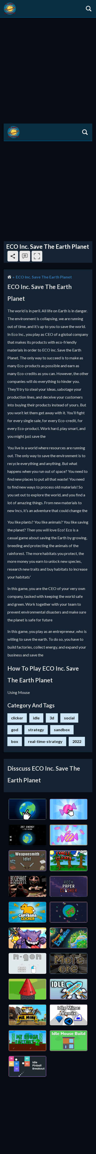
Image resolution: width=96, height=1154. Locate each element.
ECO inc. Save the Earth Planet (44, 277)
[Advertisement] (48, 68)
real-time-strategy (45, 741)
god (14, 729)
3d (51, 717)
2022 (76, 741)
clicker (17, 717)
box (14, 741)
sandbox (62, 729)
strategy (36, 729)
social (69, 717)
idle (36, 717)
